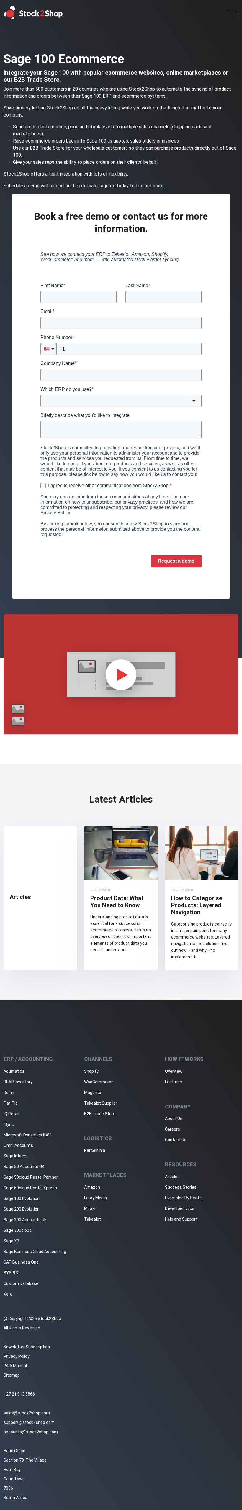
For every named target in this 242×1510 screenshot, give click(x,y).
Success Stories (181, 1187)
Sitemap (12, 1375)
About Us (173, 1118)
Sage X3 (11, 1241)
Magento (92, 1092)
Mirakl (89, 1208)
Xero (8, 1294)
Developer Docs (179, 1208)
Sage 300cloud (18, 1230)
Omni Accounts (18, 1145)
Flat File (11, 1103)
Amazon (92, 1187)
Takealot (92, 1219)
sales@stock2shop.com (27, 1413)
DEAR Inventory (18, 1082)
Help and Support (181, 1219)
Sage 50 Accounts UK (24, 1166)
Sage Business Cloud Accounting (35, 1251)
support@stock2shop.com (29, 1422)
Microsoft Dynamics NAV (27, 1135)
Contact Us (176, 1139)
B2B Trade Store (99, 1113)
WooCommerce (99, 1082)
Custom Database (21, 1283)
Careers (172, 1129)
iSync (9, 1124)
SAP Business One (21, 1262)
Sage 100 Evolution (22, 1198)
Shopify (91, 1071)
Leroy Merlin (95, 1197)
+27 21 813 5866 (19, 1394)
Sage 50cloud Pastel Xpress (30, 1187)
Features (173, 1082)
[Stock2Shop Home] (33, 12)
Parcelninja (94, 1150)
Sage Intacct (16, 1156)
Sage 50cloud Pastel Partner (31, 1177)
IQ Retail (11, 1113)
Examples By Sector (184, 1197)
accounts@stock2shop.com (31, 1431)
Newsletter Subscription (27, 1346)
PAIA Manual (15, 1365)
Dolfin (9, 1092)
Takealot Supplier (100, 1103)
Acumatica (14, 1071)
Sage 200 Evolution (22, 1209)
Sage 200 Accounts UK (25, 1219)
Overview (173, 1071)
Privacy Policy (17, 1356)
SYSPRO (12, 1272)
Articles (172, 1176)
